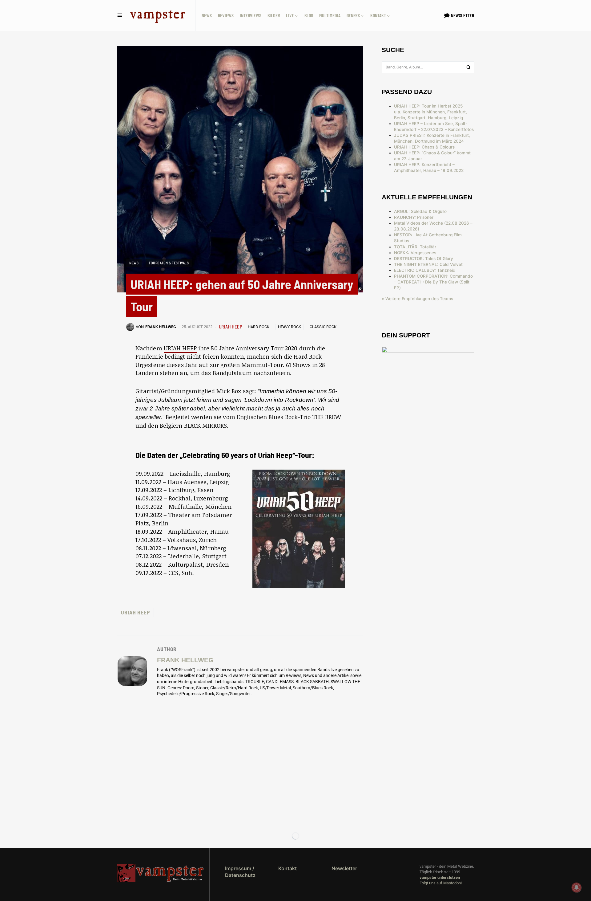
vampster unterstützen (440, 877)
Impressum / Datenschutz (240, 871)
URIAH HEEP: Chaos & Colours (424, 147)
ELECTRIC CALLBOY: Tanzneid (425, 270)
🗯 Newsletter (459, 15)
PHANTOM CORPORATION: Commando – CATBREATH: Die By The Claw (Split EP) (433, 282)
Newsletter (344, 868)
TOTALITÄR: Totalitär (415, 246)
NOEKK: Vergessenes (415, 252)
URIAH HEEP (231, 326)
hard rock (258, 326)
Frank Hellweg (185, 659)
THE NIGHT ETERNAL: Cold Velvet (428, 264)
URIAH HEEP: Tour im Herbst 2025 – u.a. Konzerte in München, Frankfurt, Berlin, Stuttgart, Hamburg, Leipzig (430, 112)
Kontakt (287, 868)
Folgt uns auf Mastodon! (441, 883)
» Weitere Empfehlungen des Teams (417, 298)
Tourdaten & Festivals (169, 263)
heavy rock (289, 326)
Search (468, 67)
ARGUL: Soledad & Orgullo (420, 211)
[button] (120, 15)
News (134, 263)
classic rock (323, 326)
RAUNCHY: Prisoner (413, 217)
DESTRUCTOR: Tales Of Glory (423, 258)
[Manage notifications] (576, 887)
